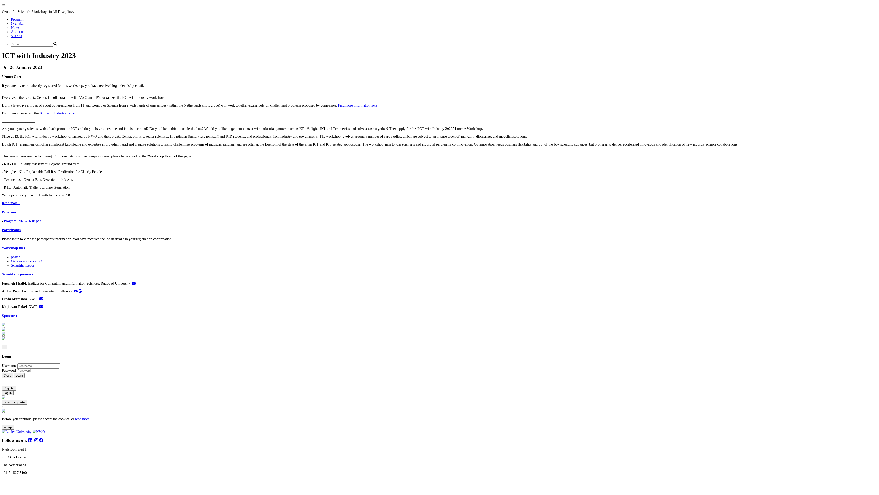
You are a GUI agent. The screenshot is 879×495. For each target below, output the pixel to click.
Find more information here (357, 105)
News (15, 28)
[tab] (439, 212)
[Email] (134, 283)
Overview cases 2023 (26, 261)
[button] (439, 212)
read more (82, 419)
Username (9, 366)
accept (8, 427)
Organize (17, 23)
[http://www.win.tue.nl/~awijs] (80, 291)
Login (19, 375)
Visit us (16, 36)
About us (17, 32)
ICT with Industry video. (58, 113)
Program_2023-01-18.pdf (22, 221)
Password (9, 370)
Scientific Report (23, 265)
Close (7, 375)
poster (15, 257)
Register (9, 388)
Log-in (8, 393)
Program (17, 19)
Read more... (11, 203)
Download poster (15, 402)
